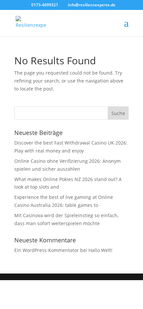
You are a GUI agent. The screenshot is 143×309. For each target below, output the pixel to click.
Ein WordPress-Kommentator (46, 250)
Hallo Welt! (100, 250)
